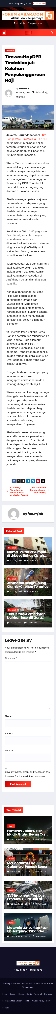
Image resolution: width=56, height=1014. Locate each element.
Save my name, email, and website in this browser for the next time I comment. (27, 774)
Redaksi (5, 1008)
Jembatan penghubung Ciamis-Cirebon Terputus (27, 585)
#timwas (20, 96)
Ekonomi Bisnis (25, 994)
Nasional (10, 51)
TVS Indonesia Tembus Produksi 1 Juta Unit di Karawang (25, 899)
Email (9, 733)
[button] (52, 32)
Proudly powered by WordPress (17, 983)
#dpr (38, 92)
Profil (48, 1001)
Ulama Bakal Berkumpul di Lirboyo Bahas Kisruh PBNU (26, 555)
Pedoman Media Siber (12, 1001)
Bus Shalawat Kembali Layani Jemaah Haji (38, 490)
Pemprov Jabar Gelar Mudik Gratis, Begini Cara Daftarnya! (27, 834)
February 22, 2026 (20, 872)
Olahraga (48, 994)
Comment (11, 658)
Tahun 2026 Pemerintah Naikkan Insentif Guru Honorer (26, 617)
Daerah (13, 994)
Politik (26, 1001)
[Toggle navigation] (28, 33)
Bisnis (11, 858)
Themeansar (27, 987)
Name (9, 716)
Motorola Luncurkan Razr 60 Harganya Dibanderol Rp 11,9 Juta (27, 931)
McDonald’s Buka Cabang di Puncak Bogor (27, 865)
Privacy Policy (38, 1001)
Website (9, 750)
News (11, 826)
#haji (44, 92)
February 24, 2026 (20, 839)
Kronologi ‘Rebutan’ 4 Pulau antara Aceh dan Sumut (19, 491)
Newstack (45, 983)
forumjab (24, 88)
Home (4, 994)
